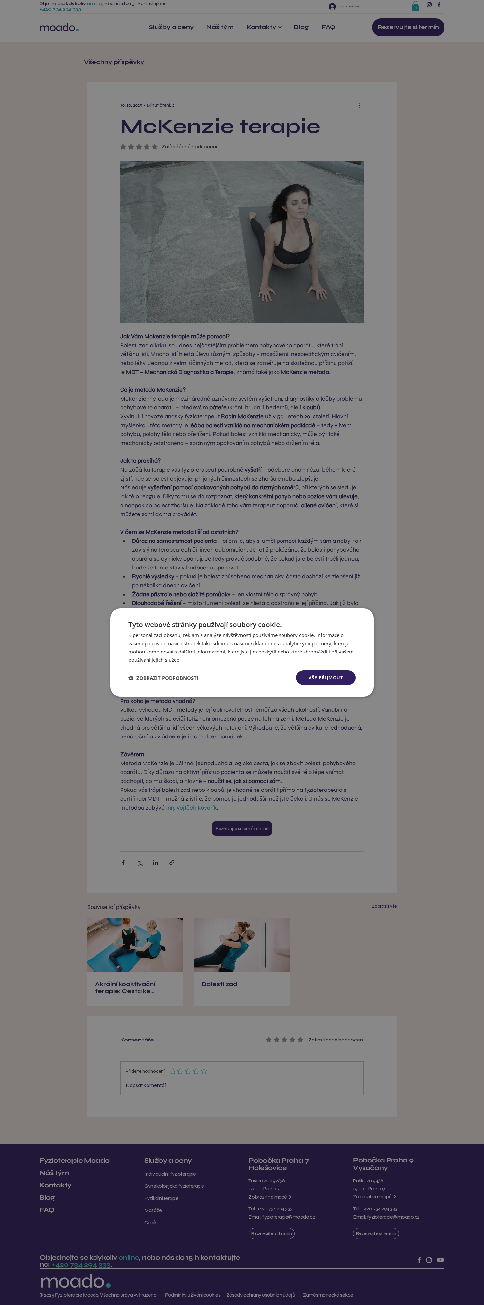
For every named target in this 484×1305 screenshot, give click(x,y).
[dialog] (242, 652)
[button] (163, 678)
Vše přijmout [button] (326, 677)
